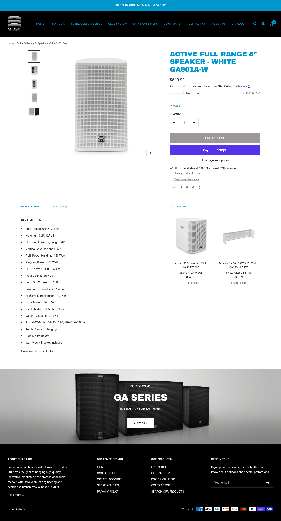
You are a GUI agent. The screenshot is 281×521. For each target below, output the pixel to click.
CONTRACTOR (173, 23)
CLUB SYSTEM (117, 23)
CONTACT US (197, 23)
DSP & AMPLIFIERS (145, 23)
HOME (40, 23)
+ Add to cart (191, 282)
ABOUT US (219, 23)
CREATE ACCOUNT (109, 479)
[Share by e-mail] (199, 187)
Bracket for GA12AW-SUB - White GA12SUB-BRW (238, 265)
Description (30, 206)
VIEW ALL (140, 423)
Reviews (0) (61, 206)
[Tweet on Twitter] (192, 187)
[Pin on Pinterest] (187, 187)
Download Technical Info (37, 351)
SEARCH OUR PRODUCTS (167, 491)
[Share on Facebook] (181, 187)
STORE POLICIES (108, 485)
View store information (186, 179)
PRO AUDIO (57, 23)
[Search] (255, 23)
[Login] (263, 23)
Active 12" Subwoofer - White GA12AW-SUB (191, 265)
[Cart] (271, 24)
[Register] (268, 482)
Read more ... (16, 495)
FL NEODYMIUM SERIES (86, 23)
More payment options (214, 160)
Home (11, 43)
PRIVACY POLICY (108, 491)
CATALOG (238, 23)
